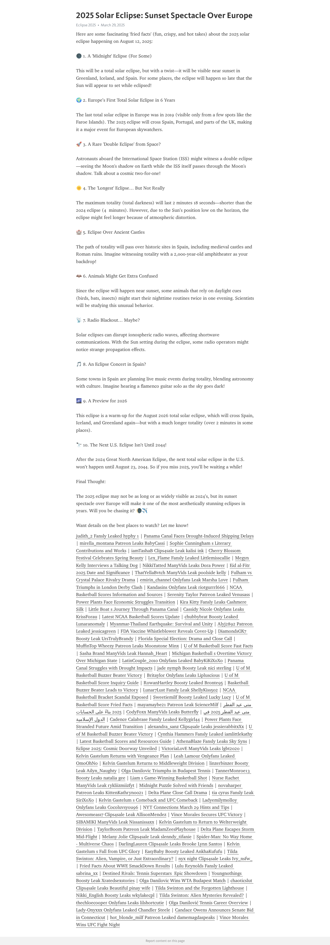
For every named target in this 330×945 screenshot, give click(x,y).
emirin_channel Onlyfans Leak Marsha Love (184, 580)
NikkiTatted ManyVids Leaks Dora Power (184, 565)
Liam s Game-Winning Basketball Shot (168, 778)
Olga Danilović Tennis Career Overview (208, 903)
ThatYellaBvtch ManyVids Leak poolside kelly (180, 572)
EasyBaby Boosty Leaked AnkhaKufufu (183, 851)
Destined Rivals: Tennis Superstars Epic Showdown (155, 873)
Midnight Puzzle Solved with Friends (176, 785)
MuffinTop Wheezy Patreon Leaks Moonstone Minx (127, 646)
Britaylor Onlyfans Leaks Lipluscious (183, 675)
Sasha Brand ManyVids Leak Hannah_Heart (123, 653)
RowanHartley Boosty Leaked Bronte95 (183, 683)
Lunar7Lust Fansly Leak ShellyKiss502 (180, 690)
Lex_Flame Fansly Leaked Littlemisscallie (189, 558)
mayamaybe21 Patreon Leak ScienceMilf (177, 704)
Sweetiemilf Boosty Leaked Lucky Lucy (192, 697)
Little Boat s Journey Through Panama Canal (133, 609)
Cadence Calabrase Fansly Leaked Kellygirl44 (155, 719)
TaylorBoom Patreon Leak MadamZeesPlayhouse (146, 829)
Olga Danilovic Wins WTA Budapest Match (182, 880)
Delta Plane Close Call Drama (177, 792)
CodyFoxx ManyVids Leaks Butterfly (162, 712)
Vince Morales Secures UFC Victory (206, 814)
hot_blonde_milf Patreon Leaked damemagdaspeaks (162, 917)
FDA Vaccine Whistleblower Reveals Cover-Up (167, 631)
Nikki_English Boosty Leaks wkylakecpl (115, 895)
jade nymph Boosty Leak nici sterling (194, 668)
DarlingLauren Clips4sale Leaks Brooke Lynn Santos (170, 844)
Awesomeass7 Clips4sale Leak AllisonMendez (121, 814)
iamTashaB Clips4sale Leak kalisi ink (167, 550)
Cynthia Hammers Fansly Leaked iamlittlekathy (205, 734)
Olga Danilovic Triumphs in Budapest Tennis (165, 770)
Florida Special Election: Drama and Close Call (185, 638)
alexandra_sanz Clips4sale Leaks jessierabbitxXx (196, 726)
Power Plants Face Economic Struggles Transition (125, 602)
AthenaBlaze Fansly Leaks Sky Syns (211, 741)
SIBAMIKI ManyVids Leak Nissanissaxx (115, 822)
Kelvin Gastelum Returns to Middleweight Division (153, 763)
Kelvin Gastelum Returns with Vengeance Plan (122, 756)
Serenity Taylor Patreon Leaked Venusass (208, 594)
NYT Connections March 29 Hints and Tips (186, 807)
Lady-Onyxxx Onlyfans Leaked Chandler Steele (123, 910)
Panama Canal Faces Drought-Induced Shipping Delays (199, 536)
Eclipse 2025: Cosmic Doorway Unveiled (116, 748)
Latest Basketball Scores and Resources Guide (125, 741)
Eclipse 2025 (86, 25)
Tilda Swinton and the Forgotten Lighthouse (199, 888)
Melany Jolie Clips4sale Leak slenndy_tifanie (147, 837)
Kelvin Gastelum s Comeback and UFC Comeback (148, 800)
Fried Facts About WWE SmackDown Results (125, 866)
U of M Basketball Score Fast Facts (218, 646)
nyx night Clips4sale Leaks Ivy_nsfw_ (215, 858)
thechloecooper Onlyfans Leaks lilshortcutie (120, 903)
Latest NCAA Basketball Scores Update (141, 617)
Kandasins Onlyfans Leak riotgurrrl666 (186, 587)
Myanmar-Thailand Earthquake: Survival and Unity (161, 624)
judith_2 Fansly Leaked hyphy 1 (107, 536)
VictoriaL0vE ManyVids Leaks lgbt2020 (201, 748)
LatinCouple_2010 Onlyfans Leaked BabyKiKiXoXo (172, 660)
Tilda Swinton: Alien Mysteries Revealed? (201, 895)
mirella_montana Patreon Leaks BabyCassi (122, 543)
